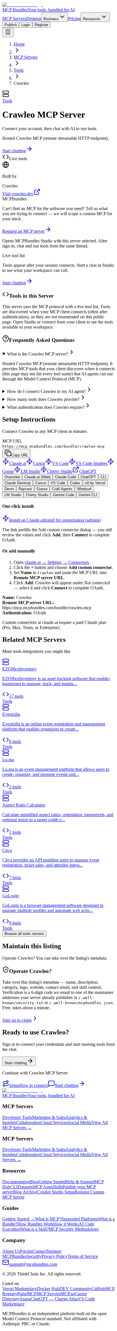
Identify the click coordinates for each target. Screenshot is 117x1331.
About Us (11, 1251)
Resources (92, 19)
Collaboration (28, 1122)
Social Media (79, 1122)
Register (41, 25)
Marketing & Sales (49, 1117)
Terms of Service (83, 1256)
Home (19, 44)
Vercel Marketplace (19, 1288)
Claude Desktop (18, 483)
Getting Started (52, 1181)
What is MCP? (48, 1218)
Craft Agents (62, 489)
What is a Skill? (34, 1229)
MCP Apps (43, 1186)
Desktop (33, 18)
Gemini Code (63, 495)
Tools (19, 70)
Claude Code (65, 477)
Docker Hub (48, 1288)
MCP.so (67, 1293)
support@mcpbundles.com (33, 1264)
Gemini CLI (88, 495)
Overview (12, 477)
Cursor (39, 463)
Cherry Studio (59, 471)
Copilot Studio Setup (56, 1192)
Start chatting (14, 150)
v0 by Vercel (95, 483)
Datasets (25, 1186)
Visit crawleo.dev (18, 193)
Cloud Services (54, 1122)
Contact (40, 1251)
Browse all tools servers (24, 934)
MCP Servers (14, 18)
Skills (57, 1186)
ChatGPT (88, 471)
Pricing (74, 18)
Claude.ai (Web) (37, 477)
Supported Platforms (79, 1218)
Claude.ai (17, 463)
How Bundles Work (35, 1224)
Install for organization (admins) (72, 520)
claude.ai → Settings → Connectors (57, 562)
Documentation (16, 1181)
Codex (75, 483)
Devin (9, 489)
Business (51, 19)
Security (34, 1256)
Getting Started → (18, 1218)
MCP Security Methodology (74, 1229)
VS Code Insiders (91, 463)
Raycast (25, 489)
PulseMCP (27, 1293)
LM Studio (30, 471)
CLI (103, 477)
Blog (34, 1181)
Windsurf (84, 489)
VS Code (60, 463)
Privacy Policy (54, 1256)
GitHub (98, 1288)
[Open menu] (8, 32)
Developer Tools (17, 1117)
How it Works (66, 1224)
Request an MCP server (23, 231)
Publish (11, 25)
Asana (25, 1298)
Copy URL (19, 455)
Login (25, 25)
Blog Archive (25, 1192)
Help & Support (80, 1181)
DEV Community (75, 1288)
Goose (42, 489)
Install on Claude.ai (26, 520)
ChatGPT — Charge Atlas (54, 1298)
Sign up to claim (17, 1020)
